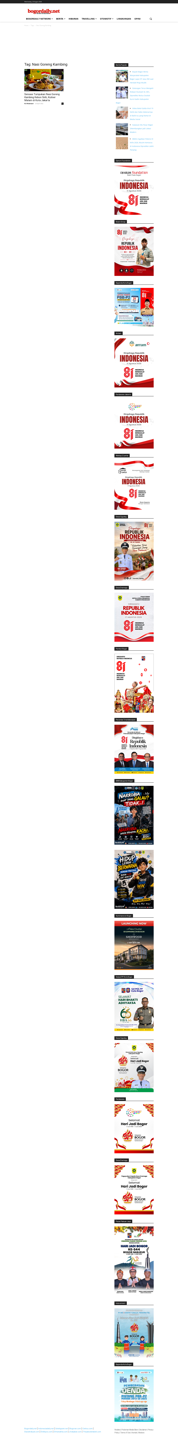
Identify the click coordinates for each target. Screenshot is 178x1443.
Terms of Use (125, 1432)
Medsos (141, 1432)
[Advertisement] (89, 45)
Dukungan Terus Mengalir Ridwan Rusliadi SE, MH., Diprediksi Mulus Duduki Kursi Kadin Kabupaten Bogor (135, 95)
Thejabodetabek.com (92, 1432)
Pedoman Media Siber (129, 1430)
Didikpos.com (46, 1432)
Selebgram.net (61, 1428)
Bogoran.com (75, 1428)
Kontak (134, 1432)
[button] (151, 19)
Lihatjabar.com (75, 1432)
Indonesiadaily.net (46, 1428)
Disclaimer (143, 1430)
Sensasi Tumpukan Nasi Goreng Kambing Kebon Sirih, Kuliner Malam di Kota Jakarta (42, 97)
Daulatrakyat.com (31, 1432)
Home (26, 25)
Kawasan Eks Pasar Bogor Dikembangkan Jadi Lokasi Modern (141, 128)
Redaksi (117, 1430)
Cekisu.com (87, 1428)
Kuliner (27, 90)
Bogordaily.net (30, 1428)
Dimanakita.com (60, 1432)
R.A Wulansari (29, 103)
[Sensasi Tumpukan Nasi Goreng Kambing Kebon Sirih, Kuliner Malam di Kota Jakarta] (44, 80)
